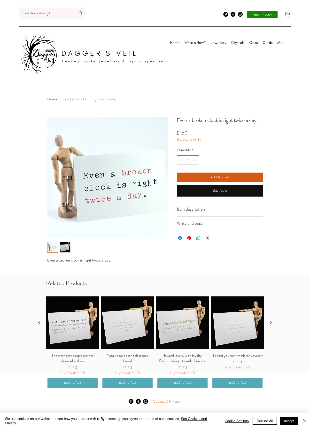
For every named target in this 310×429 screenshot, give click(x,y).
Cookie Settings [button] (237, 420)
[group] (155, 342)
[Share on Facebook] (180, 238)
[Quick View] (72, 322)
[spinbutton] (188, 160)
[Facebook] (233, 14)
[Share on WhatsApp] (198, 238)
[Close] (304, 420)
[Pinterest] (225, 14)
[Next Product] (271, 322)
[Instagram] (240, 14)
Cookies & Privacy (166, 401)
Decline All (265, 420)
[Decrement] (181, 160)
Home (52, 99)
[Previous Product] (39, 322)
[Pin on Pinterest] (189, 238)
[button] (287, 14)
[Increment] (195, 160)
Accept (289, 420)
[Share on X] (207, 238)
